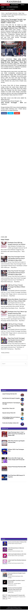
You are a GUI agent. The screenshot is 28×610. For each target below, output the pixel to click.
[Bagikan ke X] (4, 237)
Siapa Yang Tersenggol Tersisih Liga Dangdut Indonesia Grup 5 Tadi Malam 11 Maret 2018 (16, 258)
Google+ (17, 113)
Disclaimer (15, 607)
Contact (19, 607)
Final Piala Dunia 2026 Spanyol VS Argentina (11, 398)
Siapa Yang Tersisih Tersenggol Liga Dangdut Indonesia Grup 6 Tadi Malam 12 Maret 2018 (16, 272)
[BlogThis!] (3, 237)
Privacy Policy (10, 607)
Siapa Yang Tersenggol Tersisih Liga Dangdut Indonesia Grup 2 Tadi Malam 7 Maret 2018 (13, 21)
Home (2, 13)
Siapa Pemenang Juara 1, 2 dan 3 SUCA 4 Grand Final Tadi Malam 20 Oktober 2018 (16, 434)
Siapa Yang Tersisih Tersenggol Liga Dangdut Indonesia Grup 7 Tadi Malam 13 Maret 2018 (16, 340)
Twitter (10, 113)
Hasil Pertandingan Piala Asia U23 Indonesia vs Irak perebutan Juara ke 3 (11, 418)
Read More (13, 267)
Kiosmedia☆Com (5, 4)
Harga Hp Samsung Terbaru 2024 (8, 412)
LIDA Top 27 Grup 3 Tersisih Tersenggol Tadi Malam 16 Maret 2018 (16, 325)
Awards (22, 4)
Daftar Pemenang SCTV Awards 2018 (16, 595)
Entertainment (14, 4)
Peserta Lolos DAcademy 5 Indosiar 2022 (10, 423)
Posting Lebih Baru (5, 352)
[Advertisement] (13, 175)
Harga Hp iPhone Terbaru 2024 (8, 408)
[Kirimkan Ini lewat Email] (1, 237)
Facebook (4, 113)
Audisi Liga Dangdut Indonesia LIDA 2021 (17, 554)
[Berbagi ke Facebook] (6, 237)
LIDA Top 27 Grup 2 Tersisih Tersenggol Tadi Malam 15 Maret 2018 (16, 286)
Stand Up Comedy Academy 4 (8, 9)
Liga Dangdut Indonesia (11, 13)
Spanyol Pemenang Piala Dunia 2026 (9, 393)
